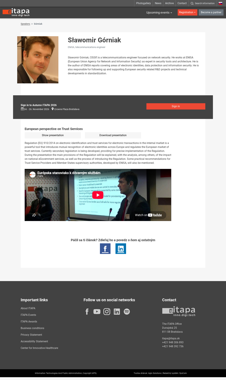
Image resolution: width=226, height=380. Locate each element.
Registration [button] (186, 12)
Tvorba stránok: (141, 373)
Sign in (176, 106)
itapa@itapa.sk (171, 338)
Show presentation (53, 135)
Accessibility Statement (34, 341)
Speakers (25, 23)
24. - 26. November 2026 (36, 109)
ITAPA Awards (29, 321)
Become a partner (211, 12)
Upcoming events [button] (157, 12)
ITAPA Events (28, 314)
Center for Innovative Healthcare (39, 348)
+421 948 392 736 (172, 346)
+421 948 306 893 (172, 342)
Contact (182, 3)
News (158, 3)
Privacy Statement (31, 334)
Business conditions (32, 328)
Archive (169, 3)
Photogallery (143, 3)
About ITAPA (28, 308)
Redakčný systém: (171, 373)
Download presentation (113, 135)
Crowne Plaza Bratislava (66, 109)
